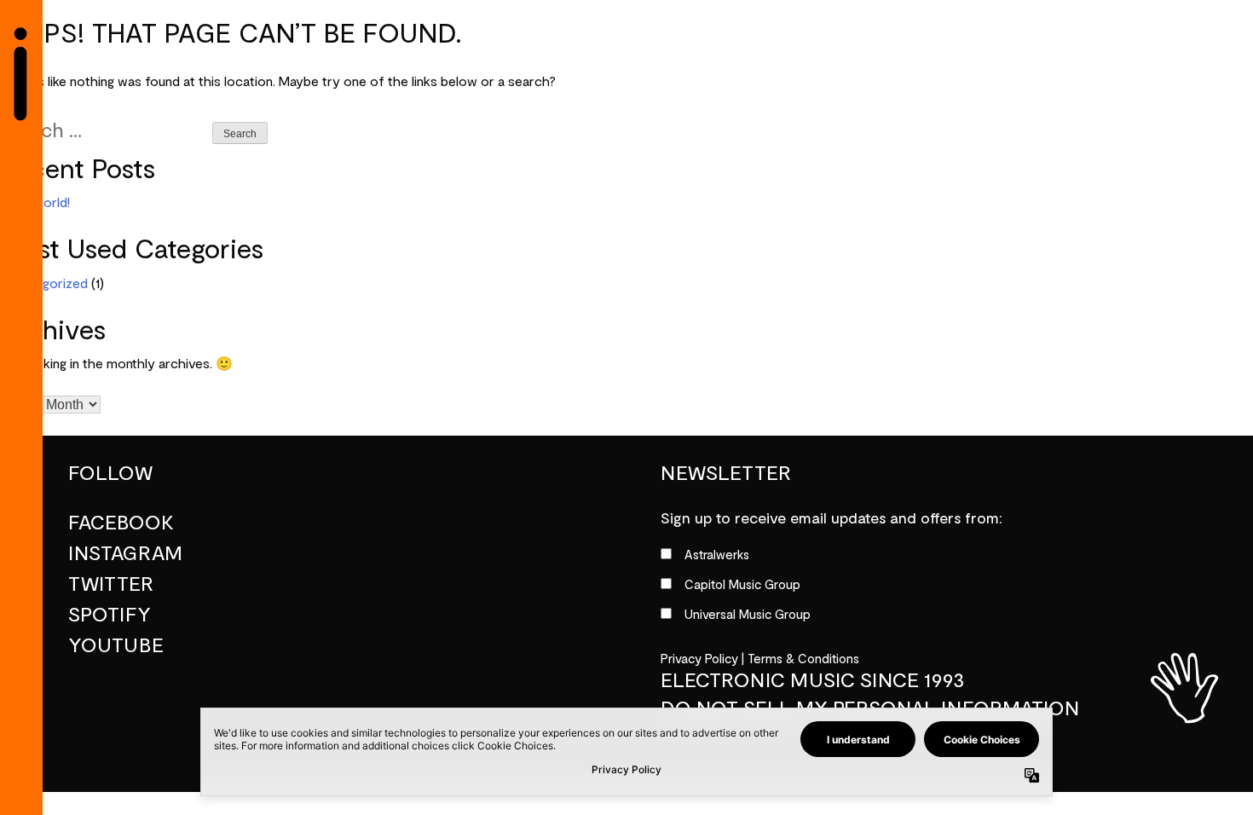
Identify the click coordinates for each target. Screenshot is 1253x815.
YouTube (116, 645)
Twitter (110, 584)
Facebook (121, 522)
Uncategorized (44, 283)
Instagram (125, 553)
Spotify (109, 614)
